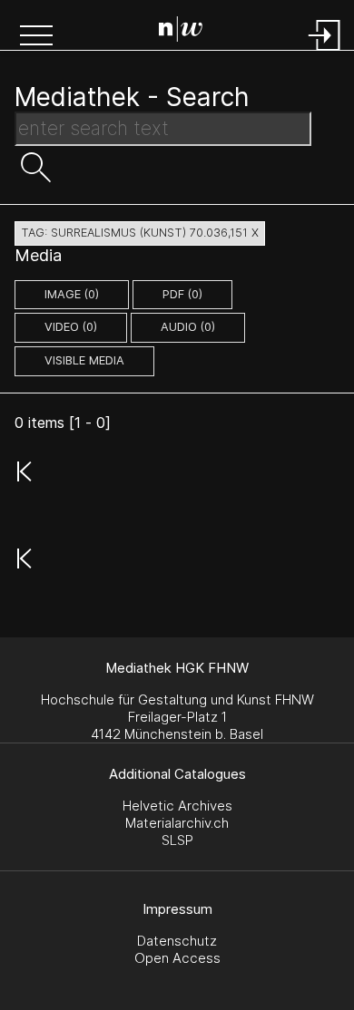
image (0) (71, 294)
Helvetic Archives (177, 805)
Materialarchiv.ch (177, 822)
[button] (36, 37)
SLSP (177, 840)
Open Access (177, 957)
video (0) (70, 327)
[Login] (325, 52)
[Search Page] (180, 31)
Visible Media (84, 360)
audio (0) (188, 327)
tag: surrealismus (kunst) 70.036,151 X (140, 232)
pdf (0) (182, 294)
